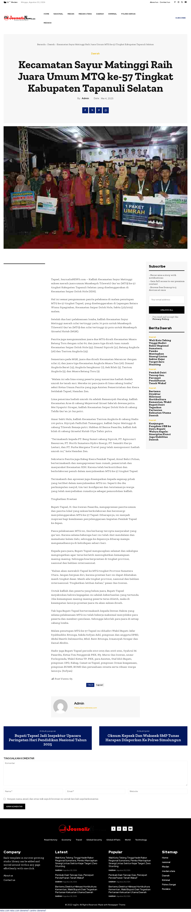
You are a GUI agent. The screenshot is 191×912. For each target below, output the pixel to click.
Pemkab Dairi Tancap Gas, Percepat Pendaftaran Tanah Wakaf (157, 378)
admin (85, 98)
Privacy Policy (161, 319)
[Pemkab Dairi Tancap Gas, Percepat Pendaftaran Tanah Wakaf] (179, 373)
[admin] (62, 706)
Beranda (41, 44)
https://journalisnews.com (85, 707)
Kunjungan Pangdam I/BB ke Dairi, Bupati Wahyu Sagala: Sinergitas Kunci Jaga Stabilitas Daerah (160, 431)
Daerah (51, 44)
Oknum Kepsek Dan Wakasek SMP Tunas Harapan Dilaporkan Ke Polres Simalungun (143, 737)
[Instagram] (178, 2)
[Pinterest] (99, 110)
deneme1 (24, 910)
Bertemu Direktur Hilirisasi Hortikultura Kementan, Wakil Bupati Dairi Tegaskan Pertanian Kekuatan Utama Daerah (160, 403)
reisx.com (4, 910)
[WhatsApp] (106, 110)
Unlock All (166, 310)
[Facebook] (175, 2)
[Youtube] (185, 2)
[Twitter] (182, 2)
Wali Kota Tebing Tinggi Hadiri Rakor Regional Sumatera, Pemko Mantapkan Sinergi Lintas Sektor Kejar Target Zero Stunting (160, 352)
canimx (33, 910)
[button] (45, 29)
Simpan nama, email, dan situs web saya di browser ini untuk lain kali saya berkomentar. (53, 799)
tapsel (99, 685)
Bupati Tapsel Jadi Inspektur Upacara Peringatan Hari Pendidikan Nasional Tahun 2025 (48, 739)
